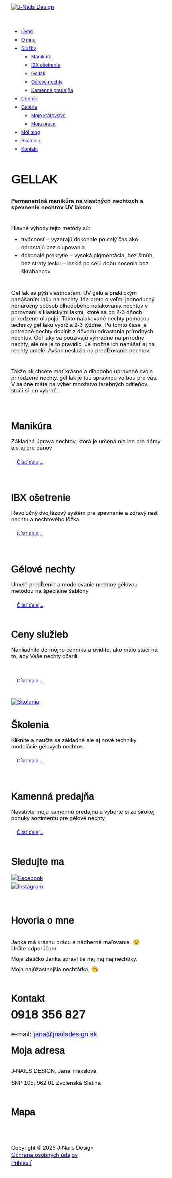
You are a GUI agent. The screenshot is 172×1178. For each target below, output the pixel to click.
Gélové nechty (46, 82)
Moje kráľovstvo (48, 115)
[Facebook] (86, 878)
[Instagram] (86, 886)
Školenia (30, 141)
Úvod (27, 31)
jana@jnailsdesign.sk (65, 1034)
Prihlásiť (21, 1163)
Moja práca (43, 124)
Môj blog (30, 132)
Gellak (38, 73)
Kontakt (29, 149)
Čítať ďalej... (30, 462)
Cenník (29, 99)
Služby (28, 48)
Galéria (29, 107)
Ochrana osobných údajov (44, 1155)
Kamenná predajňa (52, 90)
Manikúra (41, 57)
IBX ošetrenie (45, 65)
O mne (28, 40)
